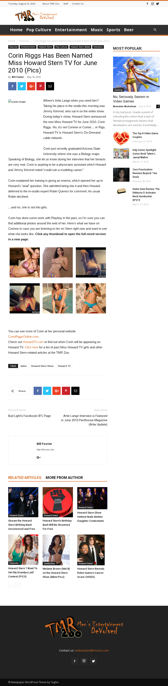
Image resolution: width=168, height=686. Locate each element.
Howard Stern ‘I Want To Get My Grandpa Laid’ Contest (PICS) (22, 572)
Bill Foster (18, 76)
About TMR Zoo (50, 3)
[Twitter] (157, 3)
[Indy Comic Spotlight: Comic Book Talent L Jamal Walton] (121, 153)
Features (24, 41)
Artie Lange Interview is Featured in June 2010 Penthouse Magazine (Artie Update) (84, 420)
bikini (24, 365)
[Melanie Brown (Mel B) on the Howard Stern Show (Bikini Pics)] (58, 550)
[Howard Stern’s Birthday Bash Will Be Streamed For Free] (58, 502)
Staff (65, 3)
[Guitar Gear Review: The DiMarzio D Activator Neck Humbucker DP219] (121, 191)
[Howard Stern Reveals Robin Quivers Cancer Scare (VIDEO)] (92, 550)
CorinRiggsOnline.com (23, 336)
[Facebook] (147, 3)
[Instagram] (152, 3)
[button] (155, 30)
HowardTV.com (33, 342)
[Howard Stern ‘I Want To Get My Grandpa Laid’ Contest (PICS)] (23, 550)
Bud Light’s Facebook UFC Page (29, 416)
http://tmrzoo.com (45, 449)
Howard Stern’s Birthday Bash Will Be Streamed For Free (57, 524)
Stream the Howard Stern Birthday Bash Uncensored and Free (21, 524)
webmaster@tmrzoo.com (92, 650)
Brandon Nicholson (124, 106)
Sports (113, 29)
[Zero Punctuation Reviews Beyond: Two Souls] (121, 175)
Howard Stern (45, 46)
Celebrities (49, 563)
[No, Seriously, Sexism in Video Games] (136, 74)
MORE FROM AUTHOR (64, 477)
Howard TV (64, 365)
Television (98, 46)
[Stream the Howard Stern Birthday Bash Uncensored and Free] (23, 502)
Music (97, 29)
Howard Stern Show (42, 365)
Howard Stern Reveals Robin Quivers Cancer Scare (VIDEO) (90, 572)
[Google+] (40, 457)
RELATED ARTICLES (24, 477)
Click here (31, 347)
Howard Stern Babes (80, 46)
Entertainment (71, 29)
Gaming (118, 89)
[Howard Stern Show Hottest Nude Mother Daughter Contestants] (92, 498)
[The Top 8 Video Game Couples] (121, 139)
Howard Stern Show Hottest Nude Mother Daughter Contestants (90, 516)
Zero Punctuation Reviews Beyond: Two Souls (145, 173)
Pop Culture (38, 29)
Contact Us (78, 3)
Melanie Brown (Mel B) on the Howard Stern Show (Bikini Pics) (56, 572)
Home (16, 29)
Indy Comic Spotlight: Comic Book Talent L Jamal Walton (145, 154)
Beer (129, 29)
